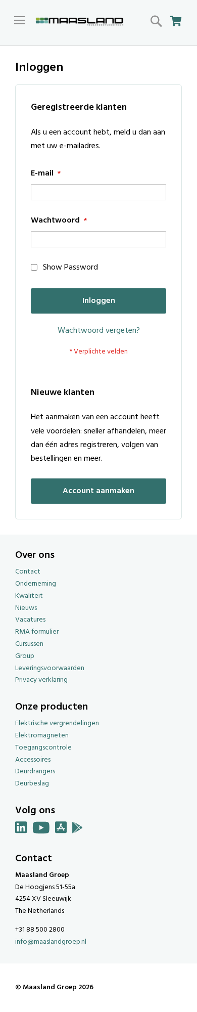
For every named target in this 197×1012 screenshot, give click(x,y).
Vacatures (30, 620)
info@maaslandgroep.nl (50, 942)
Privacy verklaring (41, 680)
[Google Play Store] (77, 829)
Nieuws (26, 608)
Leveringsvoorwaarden (49, 668)
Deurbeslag (32, 783)
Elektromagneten (42, 735)
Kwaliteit (29, 596)
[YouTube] (41, 829)
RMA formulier (37, 632)
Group (24, 656)
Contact (27, 572)
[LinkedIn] (21, 829)
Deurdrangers (35, 771)
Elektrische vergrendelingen (57, 723)
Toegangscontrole (43, 748)
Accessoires (33, 760)
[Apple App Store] (61, 829)
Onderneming (35, 584)
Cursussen (29, 644)
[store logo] (79, 22)
